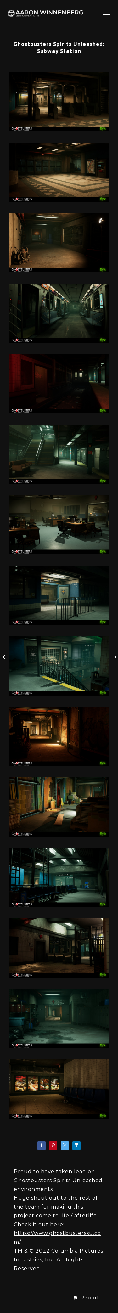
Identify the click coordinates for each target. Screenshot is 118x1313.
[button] (86, 1297)
